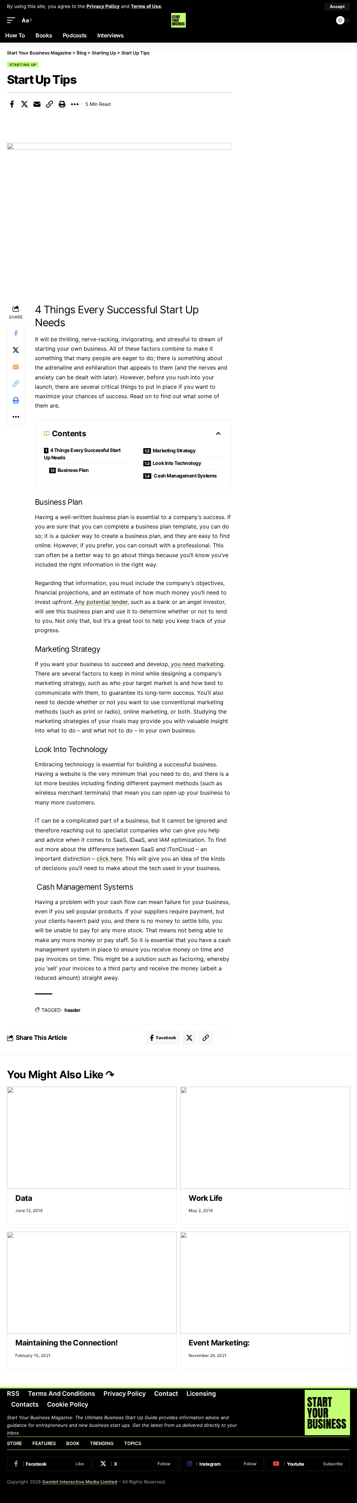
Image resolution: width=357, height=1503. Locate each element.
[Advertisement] (297, 98)
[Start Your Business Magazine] (178, 20)
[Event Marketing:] (265, 1283)
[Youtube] (308, 1464)
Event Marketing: (219, 1342)
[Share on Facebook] (12, 104)
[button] (337, 6)
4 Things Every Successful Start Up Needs (82, 453)
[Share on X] (24, 104)
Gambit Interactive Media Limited (79, 1481)
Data (23, 1198)
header (72, 1010)
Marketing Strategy (174, 450)
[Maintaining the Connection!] (92, 1283)
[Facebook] (49, 1464)
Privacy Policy (103, 6)
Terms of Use (146, 6)
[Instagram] (222, 1464)
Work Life (205, 1198)
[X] (135, 1464)
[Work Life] (265, 1138)
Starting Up (22, 65)
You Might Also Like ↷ (60, 1074)
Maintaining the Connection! (66, 1342)
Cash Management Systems (185, 476)
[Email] (37, 104)
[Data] (92, 1138)
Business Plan (73, 470)
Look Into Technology (177, 463)
